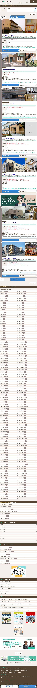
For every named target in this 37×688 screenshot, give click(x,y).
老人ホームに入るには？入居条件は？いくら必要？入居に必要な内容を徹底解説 (14, 599)
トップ (6, 662)
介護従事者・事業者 (17, 662)
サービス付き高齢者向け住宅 (6, 551)
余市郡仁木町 (22, 376)
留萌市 (2, 314)
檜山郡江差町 (22, 353)
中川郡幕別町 (22, 477)
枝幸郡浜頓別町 (4, 424)
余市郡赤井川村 (22, 378)
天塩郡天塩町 (3, 422)
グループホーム (4, 67)
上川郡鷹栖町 (3, 397)
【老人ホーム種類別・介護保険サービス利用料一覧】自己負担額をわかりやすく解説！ (16, 610)
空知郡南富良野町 (4, 408)
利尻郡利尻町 (22, 429)
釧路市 (2, 307)
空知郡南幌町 (3, 381)
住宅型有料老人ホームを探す (20, 668)
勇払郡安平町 (22, 454)
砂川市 (2, 330)
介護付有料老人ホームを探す (9, 668)
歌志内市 (21, 330)
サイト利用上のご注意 (19, 676)
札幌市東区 (3, 293)
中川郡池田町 (3, 480)
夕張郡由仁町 (22, 383)
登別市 (2, 335)
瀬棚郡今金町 (3, 360)
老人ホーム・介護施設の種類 (6, 581)
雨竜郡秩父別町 (4, 392)
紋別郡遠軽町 (3, 443)
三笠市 (2, 325)
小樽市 (21, 302)
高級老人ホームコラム (17, 672)
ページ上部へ (19, 653)
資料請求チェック (1, 24)
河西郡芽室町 (3, 473)
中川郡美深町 (3, 413)
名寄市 (21, 323)
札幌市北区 (22, 291)
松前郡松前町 (3, 344)
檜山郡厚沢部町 (22, 355)
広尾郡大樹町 (22, 475)
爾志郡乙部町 (3, 358)
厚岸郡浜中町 (3, 489)
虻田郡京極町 (3, 369)
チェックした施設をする (27, 686)
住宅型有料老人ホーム (5, 506)
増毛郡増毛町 (3, 415)
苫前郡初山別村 (4, 420)
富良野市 (21, 332)
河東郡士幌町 (22, 466)
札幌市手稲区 (3, 300)
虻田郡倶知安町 (22, 369)
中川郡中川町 (22, 413)
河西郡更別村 (3, 475)
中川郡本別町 (3, 482)
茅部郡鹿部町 (22, 348)
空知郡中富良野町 (23, 406)
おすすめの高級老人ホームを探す (7, 672)
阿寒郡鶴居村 (22, 491)
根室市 (21, 325)
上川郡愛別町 (3, 401)
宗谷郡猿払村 (22, 422)
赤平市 (2, 321)
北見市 (2, 309)
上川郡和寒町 (22, 408)
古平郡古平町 (3, 376)
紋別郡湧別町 (22, 443)
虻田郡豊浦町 (3, 450)
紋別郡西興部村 (22, 445)
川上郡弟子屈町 (4, 491)
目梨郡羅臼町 (3, 498)
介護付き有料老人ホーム (5, 504)
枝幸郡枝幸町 (3, 427)
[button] (18, 9)
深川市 (2, 332)
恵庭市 (21, 335)
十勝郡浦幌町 (22, 484)
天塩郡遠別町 (22, 420)
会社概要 (2, 681)
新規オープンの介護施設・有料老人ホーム (8, 586)
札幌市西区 (3, 298)
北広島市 (21, 337)
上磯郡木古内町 (22, 346)
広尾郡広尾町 (3, 477)
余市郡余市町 (3, 378)
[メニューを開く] (33, 1)
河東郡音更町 (3, 466)
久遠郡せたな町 (22, 360)
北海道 (4, 37)
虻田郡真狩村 (3, 367)
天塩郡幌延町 (22, 431)
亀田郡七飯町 (3, 348)
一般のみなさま (10, 662)
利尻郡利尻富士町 (4, 431)
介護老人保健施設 (4, 513)
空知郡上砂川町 (4, 383)
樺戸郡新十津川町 (4, 390)
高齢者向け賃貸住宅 (5, 556)
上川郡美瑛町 (22, 404)
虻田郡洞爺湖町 (4, 454)
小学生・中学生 (30, 662)
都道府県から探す (16, 670)
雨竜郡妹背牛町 (22, 390)
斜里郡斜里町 (3, 436)
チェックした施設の (15, 17)
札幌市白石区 (22, 293)
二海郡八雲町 (22, 351)
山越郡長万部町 (4, 353)
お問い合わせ (3, 676)
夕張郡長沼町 (3, 385)
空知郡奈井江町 (22, 381)
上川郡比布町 (22, 399)
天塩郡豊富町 (22, 427)
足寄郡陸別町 (3, 484)
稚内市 (2, 316)
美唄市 (21, 316)
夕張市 (21, 309)
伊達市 (2, 337)
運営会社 (2, 677)
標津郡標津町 (22, 496)
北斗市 (21, 339)
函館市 (2, 302)
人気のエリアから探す (24, 670)
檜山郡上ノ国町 (4, 355)
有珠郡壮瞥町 (22, 450)
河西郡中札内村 (22, 473)
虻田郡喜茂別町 (22, 367)
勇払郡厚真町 (22, 452)
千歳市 (2, 328)
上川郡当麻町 (3, 399)
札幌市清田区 (22, 300)
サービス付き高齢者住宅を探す (6, 670)
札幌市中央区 (3, 291)
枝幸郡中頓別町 (22, 424)
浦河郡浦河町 (3, 461)
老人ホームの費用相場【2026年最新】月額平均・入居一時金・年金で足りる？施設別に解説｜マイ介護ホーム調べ (18, 605)
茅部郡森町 (3, 351)
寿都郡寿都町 (3, 362)
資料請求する (6, 50)
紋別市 (21, 321)
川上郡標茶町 (22, 489)
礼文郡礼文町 (3, 429)
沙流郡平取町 (3, 459)
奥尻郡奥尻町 (22, 358)
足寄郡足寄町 (22, 482)
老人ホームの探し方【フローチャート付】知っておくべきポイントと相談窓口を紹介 (15, 601)
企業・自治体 (24, 662)
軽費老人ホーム (4, 518)
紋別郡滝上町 (3, 445)
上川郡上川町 (22, 401)
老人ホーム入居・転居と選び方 (6, 588)
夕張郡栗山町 (22, 385)
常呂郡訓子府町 (22, 438)
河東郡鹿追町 (22, 468)
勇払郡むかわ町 (4, 457)
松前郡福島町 (22, 344)
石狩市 (2, 339)
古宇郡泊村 (3, 374)
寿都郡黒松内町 (22, 362)
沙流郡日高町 (22, 457)
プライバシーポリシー (10, 676)
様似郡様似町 (22, 461)
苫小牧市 (21, 314)
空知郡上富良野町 (4, 406)
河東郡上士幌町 (4, 468)
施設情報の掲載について (28, 676)
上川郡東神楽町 (22, 397)
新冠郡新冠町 (22, 459)
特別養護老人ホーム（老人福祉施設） (8, 511)
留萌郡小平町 (22, 415)
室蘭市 (21, 305)
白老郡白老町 (3, 452)
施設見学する (23, 50)
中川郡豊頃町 (22, 480)
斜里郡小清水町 (4, 438)
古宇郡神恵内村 (22, 374)
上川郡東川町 (3, 404)
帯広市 (6, 37)
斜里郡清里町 (22, 436)
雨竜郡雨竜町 (22, 392)
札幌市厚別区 (22, 298)
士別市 (2, 323)
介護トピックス (3, 593)
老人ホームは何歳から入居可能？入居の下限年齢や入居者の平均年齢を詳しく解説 (15, 607)
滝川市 (21, 328)
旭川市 (2, 305)
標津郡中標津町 (4, 496)
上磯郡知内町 (3, 346)
